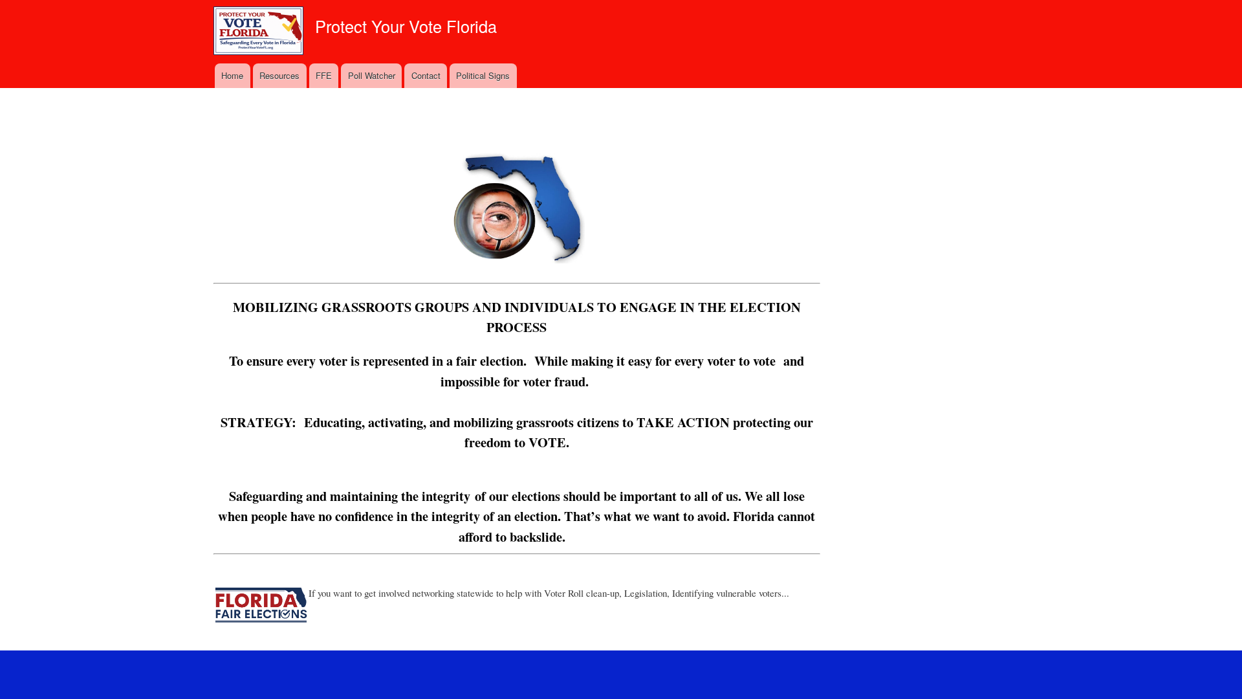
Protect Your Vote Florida (406, 26)
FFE (324, 75)
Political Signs (483, 75)
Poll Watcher (371, 75)
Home (232, 75)
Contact (426, 75)
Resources (279, 75)
